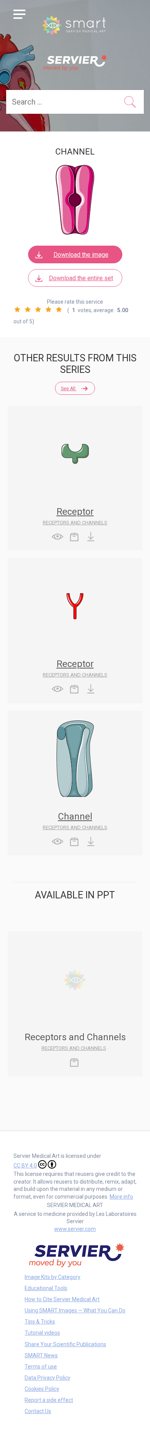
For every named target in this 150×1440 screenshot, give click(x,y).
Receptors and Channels (75, 522)
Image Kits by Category (52, 1277)
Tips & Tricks (40, 1322)
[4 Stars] (48, 309)
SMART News (41, 1355)
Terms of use (41, 1367)
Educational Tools (46, 1288)
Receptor (75, 511)
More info (121, 1197)
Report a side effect (49, 1400)
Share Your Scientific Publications (65, 1344)
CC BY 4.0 (25, 1165)
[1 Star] (17, 309)
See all (69, 388)
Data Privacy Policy (47, 1378)
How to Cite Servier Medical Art (62, 1299)
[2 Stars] (28, 309)
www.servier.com (75, 1229)
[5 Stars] (59, 309)
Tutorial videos (42, 1333)
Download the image (80, 254)
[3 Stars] (38, 309)
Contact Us (38, 1411)
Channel (75, 816)
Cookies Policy (42, 1389)
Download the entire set (81, 278)
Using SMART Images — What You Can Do (75, 1310)
